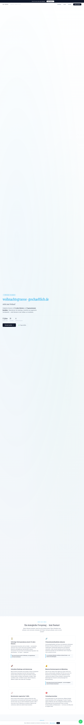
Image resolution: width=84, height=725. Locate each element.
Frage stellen (23, 325)
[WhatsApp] (80, 721)
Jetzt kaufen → (50, 1)
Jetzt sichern (77, 4)
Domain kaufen (8, 325)
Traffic (64, 4)
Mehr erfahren (52, 722)
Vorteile (69, 4)
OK (58, 723)
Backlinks (59, 4)
